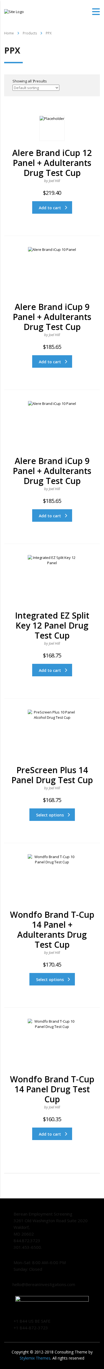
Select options (50, 815)
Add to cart (50, 207)
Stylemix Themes (35, 1358)
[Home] (14, 11)
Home (9, 33)
